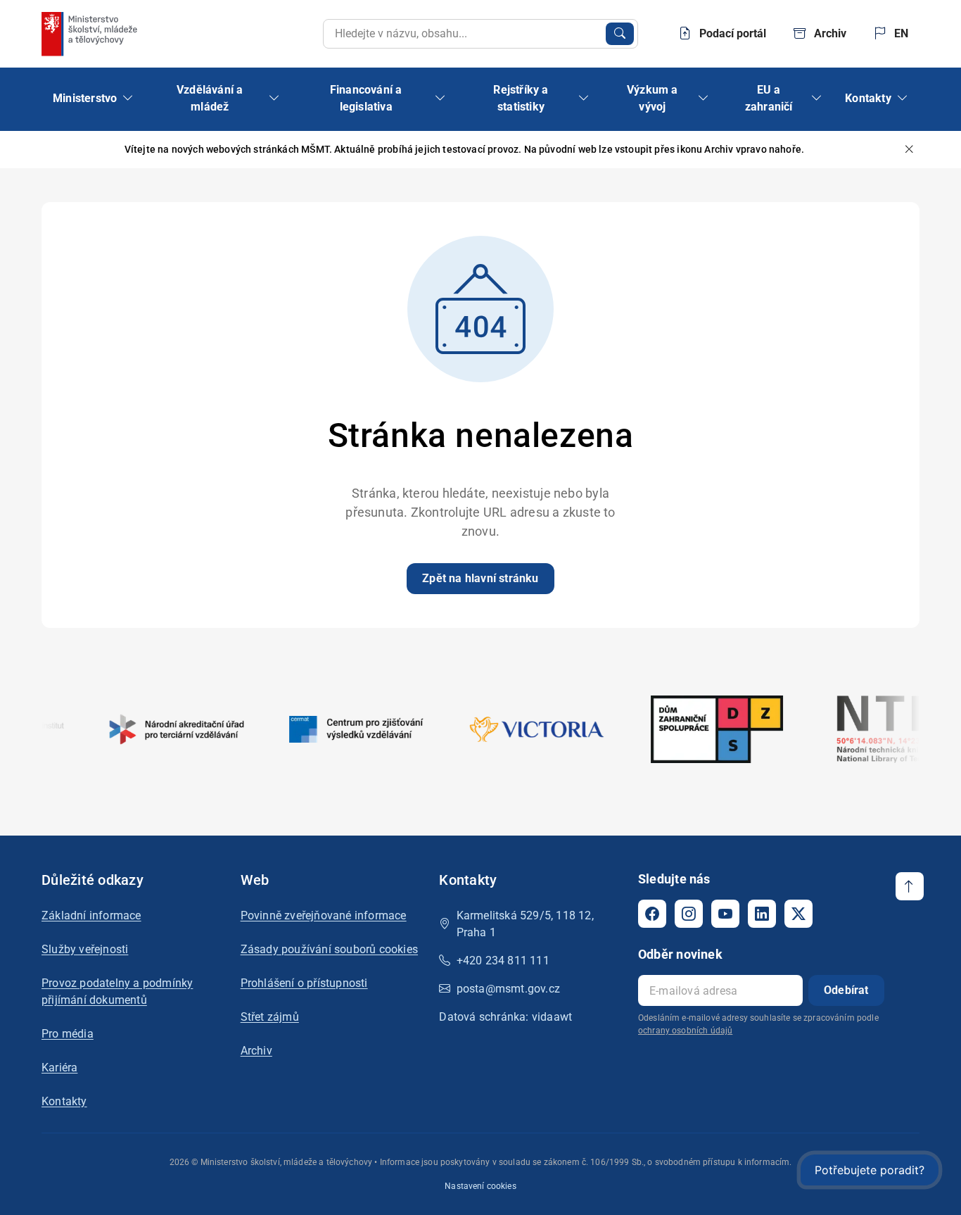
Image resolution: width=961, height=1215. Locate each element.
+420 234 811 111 (503, 960)
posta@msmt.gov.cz (508, 988)
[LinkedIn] (762, 914)
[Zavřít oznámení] (908, 149)
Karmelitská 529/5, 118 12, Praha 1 (525, 924)
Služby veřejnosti (85, 949)
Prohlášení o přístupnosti (304, 983)
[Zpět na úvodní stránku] (91, 33)
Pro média (68, 1033)
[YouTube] (725, 914)
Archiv (256, 1050)
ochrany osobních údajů (685, 1030)
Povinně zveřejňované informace (324, 915)
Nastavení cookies (480, 1186)
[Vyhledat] (620, 34)
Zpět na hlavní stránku (480, 578)
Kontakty (64, 1101)
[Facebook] (652, 914)
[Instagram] (689, 914)
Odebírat (846, 990)
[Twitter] (798, 914)
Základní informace (91, 915)
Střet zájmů (270, 1017)
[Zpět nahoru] (910, 886)
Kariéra (59, 1067)
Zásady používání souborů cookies (329, 949)
